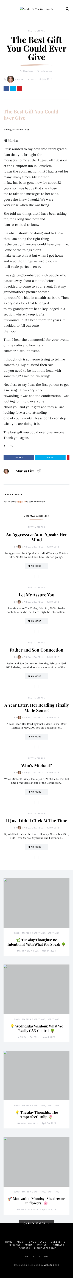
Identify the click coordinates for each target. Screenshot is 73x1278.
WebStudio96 (51, 1265)
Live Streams (37, 1241)
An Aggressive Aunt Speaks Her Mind (36, 536)
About (21, 1241)
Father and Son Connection (36, 650)
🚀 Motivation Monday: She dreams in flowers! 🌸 (36, 1200)
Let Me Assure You (37, 594)
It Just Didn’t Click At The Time (36, 820)
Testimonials (36, 31)
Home (8, 1241)
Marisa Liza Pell (25, 79)
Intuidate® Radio (45, 1248)
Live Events (58, 1241)
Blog (17, 933)
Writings (53, 933)
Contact (58, 1245)
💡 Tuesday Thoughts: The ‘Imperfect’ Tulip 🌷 (36, 1114)
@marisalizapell (35, 1223)
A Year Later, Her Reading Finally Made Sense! (36, 707)
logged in (21, 501)
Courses (24, 1248)
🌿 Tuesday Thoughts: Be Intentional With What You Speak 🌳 (36, 942)
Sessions (15, 1245)
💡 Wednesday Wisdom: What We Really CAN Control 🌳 (36, 1028)
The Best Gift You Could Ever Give (31, 114)
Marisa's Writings (33, 933)
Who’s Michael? (36, 765)
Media (29, 1245)
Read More (34, 566)
